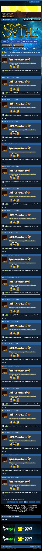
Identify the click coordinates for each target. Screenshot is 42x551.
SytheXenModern (7, 546)
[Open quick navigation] (39, 41)
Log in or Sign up (34, 1)
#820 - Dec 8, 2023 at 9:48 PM (11, 477)
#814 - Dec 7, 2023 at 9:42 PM (11, 344)
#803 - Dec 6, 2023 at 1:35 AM (11, 99)
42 (27, 48)
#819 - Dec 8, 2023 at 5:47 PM (11, 455)
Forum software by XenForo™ (8, 548)
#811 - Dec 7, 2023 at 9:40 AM (11, 277)
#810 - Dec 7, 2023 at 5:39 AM (11, 255)
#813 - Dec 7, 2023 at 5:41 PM (11, 321)
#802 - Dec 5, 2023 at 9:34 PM (11, 77)
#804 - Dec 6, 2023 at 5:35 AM (11, 121)
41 (24, 48)
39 (19, 48)
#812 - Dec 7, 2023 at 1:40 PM (11, 299)
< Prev (9, 48)
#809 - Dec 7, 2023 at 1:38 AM (11, 233)
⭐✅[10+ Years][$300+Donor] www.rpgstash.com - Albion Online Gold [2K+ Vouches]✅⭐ (21, 510)
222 (34, 48)
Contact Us (33, 546)
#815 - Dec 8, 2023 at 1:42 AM (11, 366)
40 (22, 48)
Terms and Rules (37, 548)
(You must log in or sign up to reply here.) (13, 499)
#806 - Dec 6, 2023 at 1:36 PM (11, 166)
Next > (38, 48)
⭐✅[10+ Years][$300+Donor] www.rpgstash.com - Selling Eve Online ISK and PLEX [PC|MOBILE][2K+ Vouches (21, 507)
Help (38, 546)
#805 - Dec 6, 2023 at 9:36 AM (11, 144)
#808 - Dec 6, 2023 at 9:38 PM (11, 210)
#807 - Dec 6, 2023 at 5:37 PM (11, 188)
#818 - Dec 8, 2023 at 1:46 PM (11, 432)
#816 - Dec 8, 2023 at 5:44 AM (11, 388)
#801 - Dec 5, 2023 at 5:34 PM (11, 55)
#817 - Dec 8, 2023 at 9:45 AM (11, 410)
